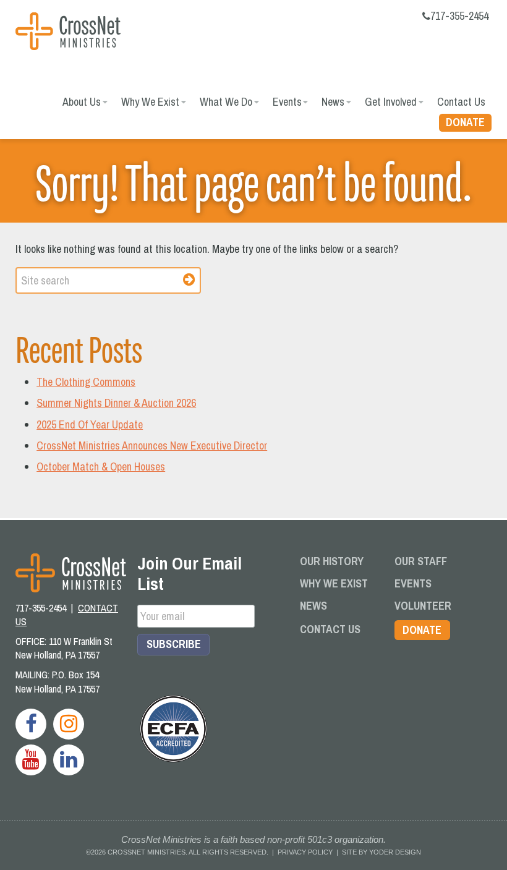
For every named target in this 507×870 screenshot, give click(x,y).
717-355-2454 (459, 15)
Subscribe (174, 644)
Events (287, 101)
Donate (465, 122)
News (333, 101)
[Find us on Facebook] (30, 724)
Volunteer (422, 605)
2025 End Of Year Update (89, 424)
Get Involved (391, 101)
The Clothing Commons (85, 382)
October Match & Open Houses (100, 466)
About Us (81, 101)
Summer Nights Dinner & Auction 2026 (116, 403)
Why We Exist (150, 101)
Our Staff (420, 561)
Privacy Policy (305, 852)
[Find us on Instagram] (68, 724)
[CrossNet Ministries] (68, 32)
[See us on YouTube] (30, 759)
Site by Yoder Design (381, 852)
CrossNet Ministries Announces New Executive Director (151, 445)
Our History (332, 561)
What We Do (226, 101)
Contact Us (461, 101)
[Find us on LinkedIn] (68, 759)
